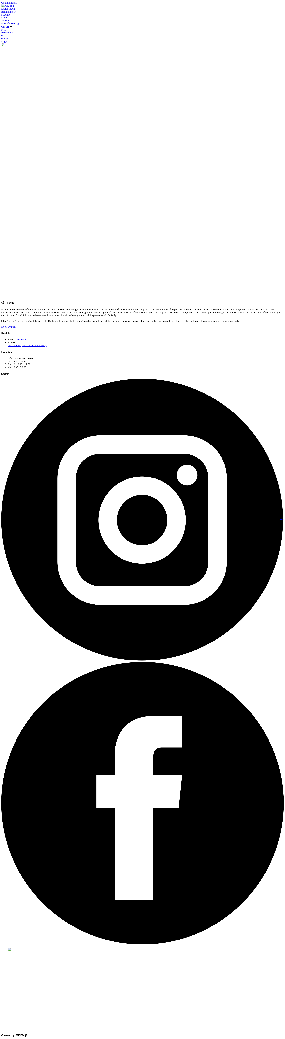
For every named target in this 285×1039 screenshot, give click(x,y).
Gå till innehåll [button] (9, 2)
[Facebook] (142, 943)
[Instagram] (142, 660)
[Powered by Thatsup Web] (14, 1036)
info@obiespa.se (23, 339)
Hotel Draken (8, 326)
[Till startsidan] (7, 5)
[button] (11, 26)
